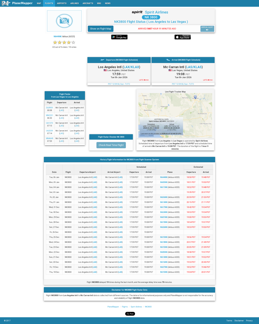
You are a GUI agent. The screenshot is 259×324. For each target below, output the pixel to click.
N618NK (163, 242)
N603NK (163, 182)
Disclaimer (240, 321)
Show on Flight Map (100, 28)
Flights (125, 307)
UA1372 (49, 123)
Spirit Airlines (156, 12)
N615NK (163, 237)
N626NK (163, 227)
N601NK (163, 217)
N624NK (163, 212)
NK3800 (148, 307)
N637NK (163, 267)
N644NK (58, 36)
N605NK (163, 252)
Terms (230, 321)
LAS (61, 110)
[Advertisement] (151, 48)
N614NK (163, 202)
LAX (77, 110)
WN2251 (49, 115)
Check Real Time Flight (111, 145)
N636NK (163, 197)
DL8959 (49, 108)
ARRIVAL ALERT (207, 27)
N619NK (163, 222)
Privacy (250, 321)
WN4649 (49, 138)
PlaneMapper (113, 307)
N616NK (163, 262)
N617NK (163, 207)
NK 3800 (151, 17)
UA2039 (49, 131)
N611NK (163, 187)
